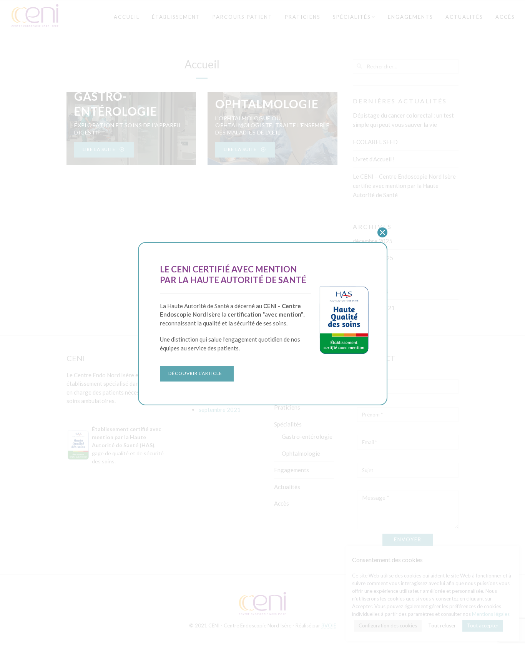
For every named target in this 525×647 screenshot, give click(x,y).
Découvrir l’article (195, 373)
